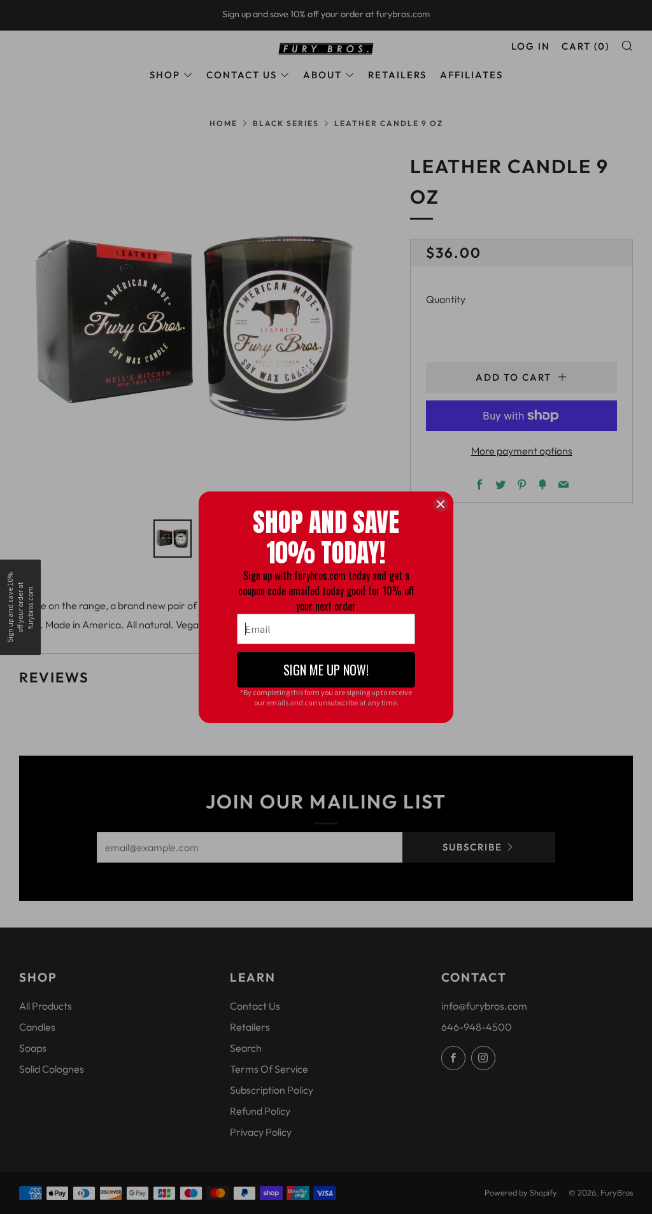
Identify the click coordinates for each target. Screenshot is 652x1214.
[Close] (440, 504)
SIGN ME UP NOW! (326, 669)
